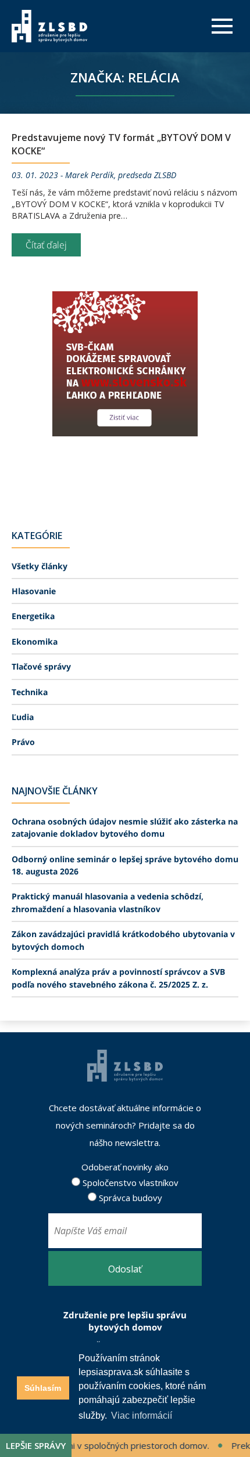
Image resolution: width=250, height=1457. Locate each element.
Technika (30, 691)
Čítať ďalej (46, 244)
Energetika (33, 615)
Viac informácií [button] (141, 1415)
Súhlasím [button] (42, 1388)
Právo (23, 741)
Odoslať (125, 1269)
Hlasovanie (34, 590)
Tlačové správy (41, 666)
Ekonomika (35, 641)
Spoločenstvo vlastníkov (129, 1182)
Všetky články (39, 566)
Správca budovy (129, 1197)
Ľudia (23, 716)
